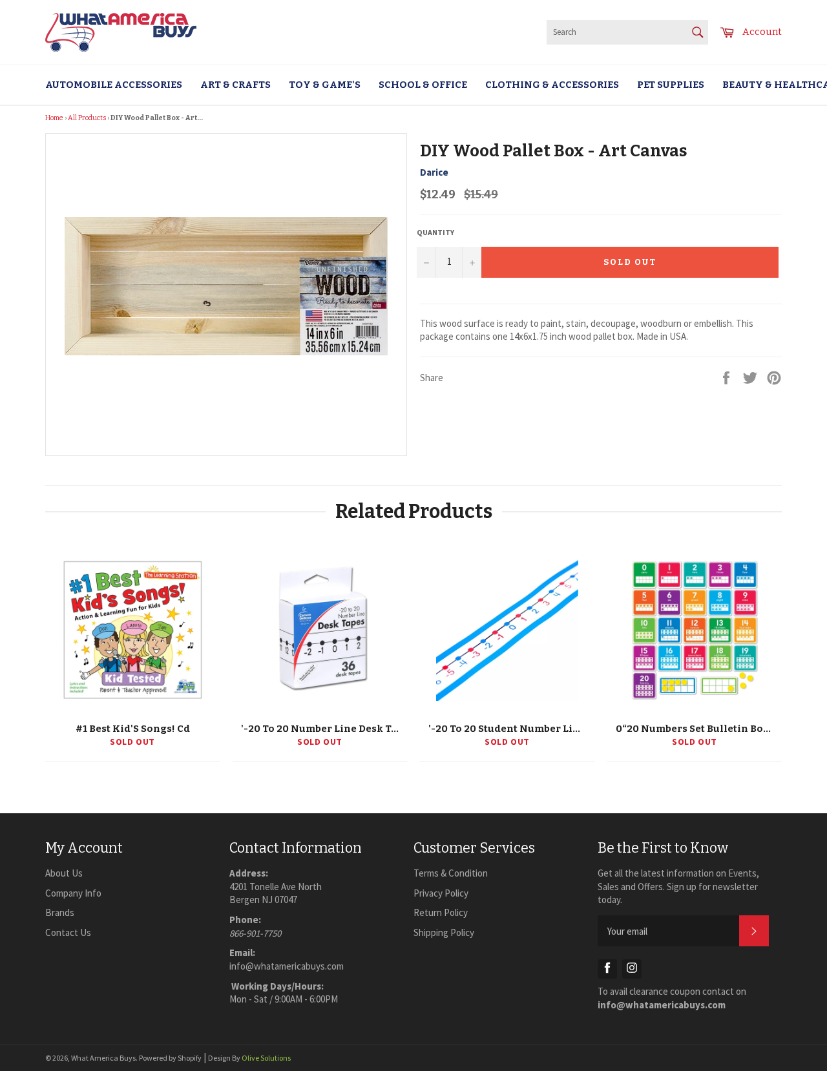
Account (762, 31)
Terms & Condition (451, 873)
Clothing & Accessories (552, 84)
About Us (64, 873)
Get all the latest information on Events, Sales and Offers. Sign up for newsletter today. (678, 886)
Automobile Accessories (113, 84)
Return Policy (441, 912)
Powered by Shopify (170, 1058)
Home (54, 118)
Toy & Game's (325, 84)
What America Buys (103, 1058)
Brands (59, 912)
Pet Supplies (670, 84)
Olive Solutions (266, 1058)
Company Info (73, 893)
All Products (87, 118)
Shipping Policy (444, 932)
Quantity (435, 232)
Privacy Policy (441, 893)
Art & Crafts (235, 84)
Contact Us (68, 932)
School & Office (423, 84)
